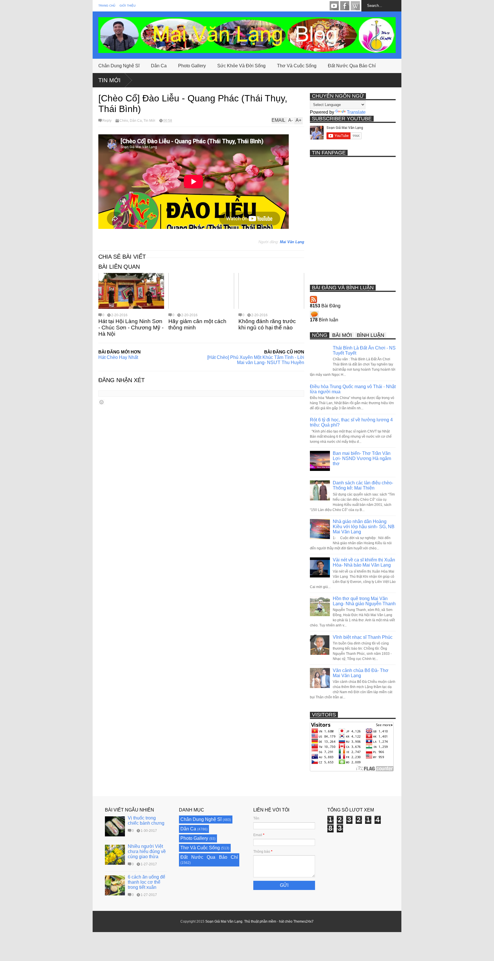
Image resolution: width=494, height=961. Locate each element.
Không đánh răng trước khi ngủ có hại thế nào (267, 324)
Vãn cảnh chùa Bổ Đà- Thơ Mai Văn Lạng (361, 673)
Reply (106, 121)
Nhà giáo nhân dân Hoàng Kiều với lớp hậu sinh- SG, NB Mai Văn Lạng (364, 526)
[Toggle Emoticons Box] (101, 402)
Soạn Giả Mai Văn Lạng (223, 921)
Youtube (334, 5)
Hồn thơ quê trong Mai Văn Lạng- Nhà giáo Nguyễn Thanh (364, 601)
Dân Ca (159, 65)
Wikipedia (355, 5)
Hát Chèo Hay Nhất (118, 357)
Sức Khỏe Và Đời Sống (241, 65)
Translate (356, 112)
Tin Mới (109, 80)
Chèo (123, 121)
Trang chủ (106, 5)
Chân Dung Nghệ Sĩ (119, 65)
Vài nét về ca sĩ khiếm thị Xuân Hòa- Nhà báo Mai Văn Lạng (364, 562)
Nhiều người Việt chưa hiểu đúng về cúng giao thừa (147, 851)
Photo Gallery (192, 65)
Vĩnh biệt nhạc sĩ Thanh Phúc (363, 637)
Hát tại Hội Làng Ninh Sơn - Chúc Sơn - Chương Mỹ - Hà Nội (131, 327)
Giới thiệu (127, 5)
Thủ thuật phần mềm (260, 921)
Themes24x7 (303, 921)
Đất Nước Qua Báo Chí (352, 65)
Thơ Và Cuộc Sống (296, 65)
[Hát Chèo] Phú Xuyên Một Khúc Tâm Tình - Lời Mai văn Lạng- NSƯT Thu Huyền (255, 360)
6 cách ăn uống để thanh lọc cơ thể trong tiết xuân (146, 882)
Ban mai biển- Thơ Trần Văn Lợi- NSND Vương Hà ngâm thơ (362, 458)
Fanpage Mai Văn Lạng (344, 5)
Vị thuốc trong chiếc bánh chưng (146, 820)
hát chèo (285, 921)
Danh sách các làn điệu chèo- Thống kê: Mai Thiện (363, 485)
